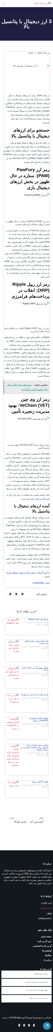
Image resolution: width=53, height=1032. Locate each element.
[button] (3, 3)
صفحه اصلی (46, 936)
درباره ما (48, 960)
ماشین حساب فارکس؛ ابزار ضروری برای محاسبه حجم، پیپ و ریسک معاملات (34, 747)
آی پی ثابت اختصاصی (42, 946)
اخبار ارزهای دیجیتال (21, 573)
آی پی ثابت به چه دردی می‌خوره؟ (34, 695)
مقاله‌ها (48, 955)
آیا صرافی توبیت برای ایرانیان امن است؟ (36, 982)
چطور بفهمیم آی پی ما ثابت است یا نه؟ (37, 990)
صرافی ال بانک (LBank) (38, 619)
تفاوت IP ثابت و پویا (40, 782)
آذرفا (40, 573)
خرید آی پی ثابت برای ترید (37, 499)
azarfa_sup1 (46, 908)
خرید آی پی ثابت (44, 941)
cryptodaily (38, 583)
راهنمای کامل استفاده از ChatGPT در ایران (38, 719)
